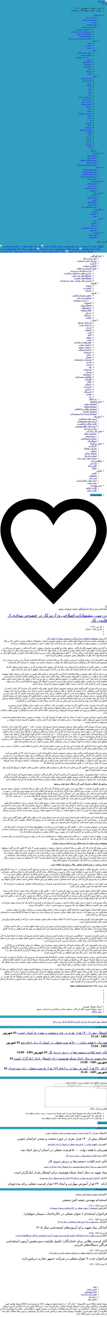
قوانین (100, 219)
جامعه (95, 50)
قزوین (89, 118)
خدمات (89, 48)
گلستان (88, 132)
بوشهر (89, 92)
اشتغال (104, 1022)
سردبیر (86, 1007)
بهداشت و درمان (86, 55)
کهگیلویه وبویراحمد (85, 130)
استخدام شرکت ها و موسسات (87, 165)
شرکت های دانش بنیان (89, 207)
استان (95, 76)
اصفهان (88, 85)
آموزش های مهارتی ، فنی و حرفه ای (79, 38)
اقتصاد (94, 41)
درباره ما (93, 1297)
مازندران (88, 139)
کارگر (64, 1022)
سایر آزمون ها (92, 179)
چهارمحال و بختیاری (84, 97)
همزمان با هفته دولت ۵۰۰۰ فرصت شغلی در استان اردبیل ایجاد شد (64, 1042)
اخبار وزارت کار (91, 17)
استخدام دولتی (92, 155)
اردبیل (89, 83)
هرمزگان (88, 144)
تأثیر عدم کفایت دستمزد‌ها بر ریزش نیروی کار (59, 249)
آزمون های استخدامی (90, 169)
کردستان (88, 123)
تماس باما (92, 1299)
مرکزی (89, 141)
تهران (89, 95)
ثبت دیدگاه (102, 1123)
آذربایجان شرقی (86, 78)
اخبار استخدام (97, 153)
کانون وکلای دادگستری (89, 174)
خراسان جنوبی (86, 99)
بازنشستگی (87, 64)
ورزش (89, 69)
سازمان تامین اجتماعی (89, 20)
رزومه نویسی (92, 186)
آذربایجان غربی (86, 81)
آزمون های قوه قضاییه (89, 172)
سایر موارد (93, 230)
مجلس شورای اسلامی (84, 53)
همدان (89, 146)
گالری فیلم (93, 237)
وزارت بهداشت (81, 57)
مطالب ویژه (98, 209)
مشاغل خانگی (92, 202)
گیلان (89, 134)
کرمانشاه (88, 127)
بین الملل (94, 151)
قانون (95, 221)
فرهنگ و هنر (87, 62)
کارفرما (76, 1022)
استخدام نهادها (92, 158)
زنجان (89, 109)
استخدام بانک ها (91, 162)
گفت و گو (93, 214)
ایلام (90, 90)
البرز (89, 88)
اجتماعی (88, 60)
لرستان (88, 137)
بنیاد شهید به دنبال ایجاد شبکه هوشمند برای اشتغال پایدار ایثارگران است (60, 1058)
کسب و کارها (97, 193)
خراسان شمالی (86, 104)
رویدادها (88, 71)
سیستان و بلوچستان (84, 113)
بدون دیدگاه (97, 1011)
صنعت (89, 43)
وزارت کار (57, 1022)
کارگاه (70, 1022)
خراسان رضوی (86, 102)
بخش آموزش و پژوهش (89, 27)
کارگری (94, 22)
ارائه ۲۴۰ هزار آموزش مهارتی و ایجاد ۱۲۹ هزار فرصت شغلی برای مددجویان (32, 251)
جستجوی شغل (92, 183)
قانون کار (91, 1022)
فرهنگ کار (93, 190)
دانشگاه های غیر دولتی (84, 34)
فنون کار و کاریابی (96, 181)
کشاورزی (88, 46)
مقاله (95, 216)
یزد (90, 148)
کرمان (89, 125)
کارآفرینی (93, 195)
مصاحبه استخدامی (91, 188)
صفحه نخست (96, 495)
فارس (89, 116)
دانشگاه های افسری (84, 36)
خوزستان (88, 106)
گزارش (94, 212)
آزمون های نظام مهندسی (88, 176)
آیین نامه (94, 226)
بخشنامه (94, 223)
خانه (105, 609)
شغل (98, 1022)
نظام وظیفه (87, 67)
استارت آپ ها (92, 204)
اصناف (94, 200)
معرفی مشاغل (92, 197)
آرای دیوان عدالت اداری (89, 228)
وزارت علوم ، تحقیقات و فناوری (81, 31)
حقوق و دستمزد (91, 24)
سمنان (89, 111)
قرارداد (84, 1022)
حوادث (89, 74)
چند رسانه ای (97, 233)
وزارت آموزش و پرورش (83, 29)
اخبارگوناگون (97, 15)
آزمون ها (99, 167)
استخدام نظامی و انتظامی (88, 160)
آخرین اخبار (92, 1289)
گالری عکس (92, 235)
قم (90, 120)
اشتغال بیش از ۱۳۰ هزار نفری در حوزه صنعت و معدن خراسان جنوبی (73, 246)
